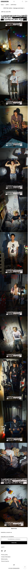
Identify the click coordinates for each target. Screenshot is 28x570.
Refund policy (4, 559)
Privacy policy (4, 554)
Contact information (5, 556)
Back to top (14, 528)
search (2, 547)
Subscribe (14, 542)
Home (2, 4)
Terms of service (5, 561)
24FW (7, 4)
